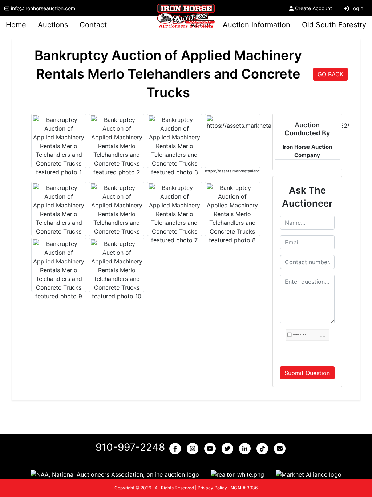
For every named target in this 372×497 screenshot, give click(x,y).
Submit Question (307, 373)
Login (356, 8)
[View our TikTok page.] (263, 448)
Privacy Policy (212, 487)
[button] (115, 474)
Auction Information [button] (256, 24)
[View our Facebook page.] (176, 448)
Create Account (313, 8)
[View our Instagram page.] (194, 448)
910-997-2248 (130, 447)
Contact (93, 24)
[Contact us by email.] (281, 448)
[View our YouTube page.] (211, 448)
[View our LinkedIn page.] (246, 448)
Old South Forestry (334, 24)
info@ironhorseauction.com (43, 8)
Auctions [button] (53, 24)
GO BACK (330, 74)
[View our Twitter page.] (229, 448)
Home (16, 24)
